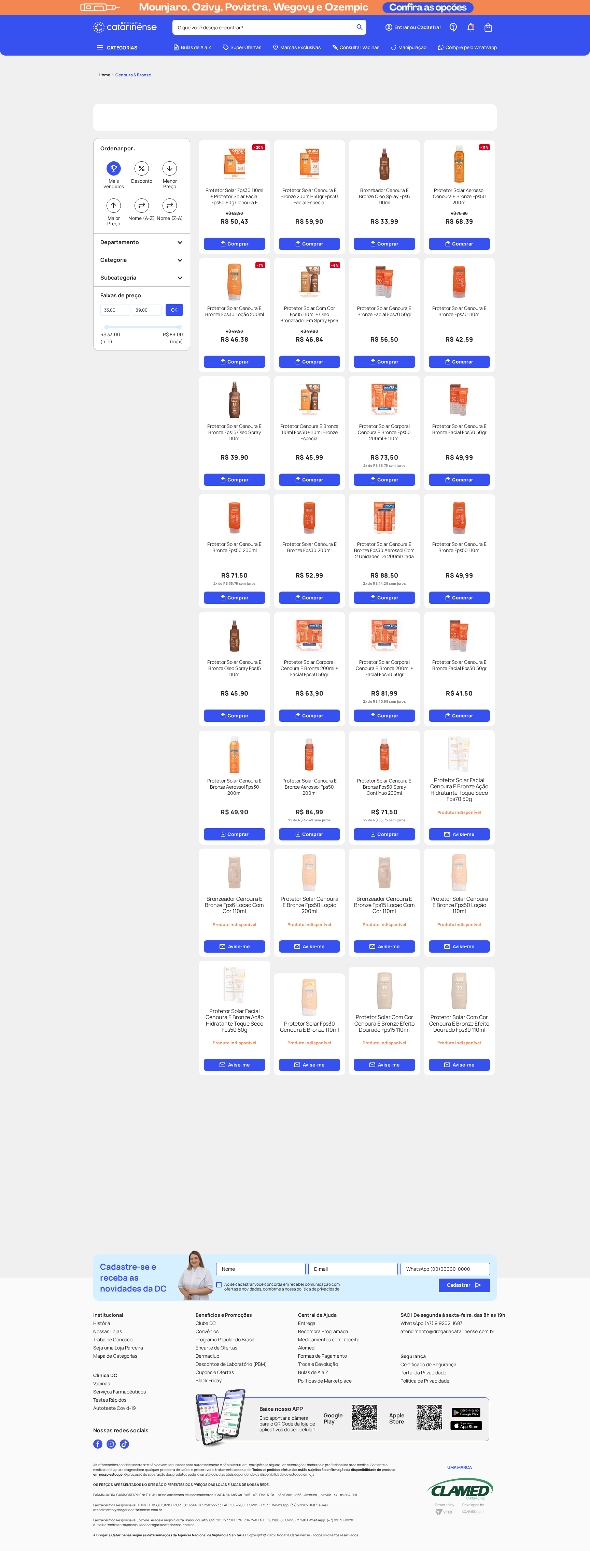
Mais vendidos (113, 183)
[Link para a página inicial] (104, 75)
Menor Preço (170, 183)
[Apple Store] (466, 1425)
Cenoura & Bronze (133, 75)
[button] (413, 27)
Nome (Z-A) (170, 218)
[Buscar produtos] (359, 27)
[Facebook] (97, 1444)
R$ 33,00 (110, 334)
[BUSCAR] (174, 310)
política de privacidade (318, 1289)
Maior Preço (113, 220)
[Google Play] (466, 1412)
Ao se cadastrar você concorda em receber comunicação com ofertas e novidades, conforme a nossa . (282, 1287)
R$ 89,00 (173, 334)
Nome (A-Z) (141, 218)
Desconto (141, 181)
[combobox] (269, 27)
